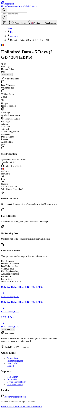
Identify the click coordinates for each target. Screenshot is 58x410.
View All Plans (8, 329)
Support (33, 6)
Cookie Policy (35, 406)
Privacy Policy (7, 406)
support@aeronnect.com (15, 397)
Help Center (12, 377)
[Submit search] (4, 17)
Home (4, 6)
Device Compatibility (16, 382)
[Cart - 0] (4, 22)
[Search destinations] (4, 10)
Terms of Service (21, 406)
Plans (12, 32)
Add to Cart (7, 75)
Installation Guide (15, 384)
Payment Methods (15, 361)
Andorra (14, 36)
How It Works (24, 6)
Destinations (12, 6)
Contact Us (12, 379)
